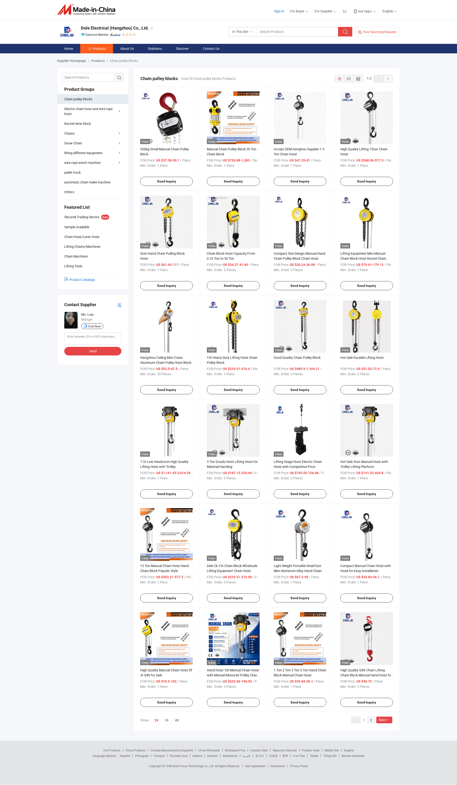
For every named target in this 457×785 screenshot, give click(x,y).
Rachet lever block (77, 123)
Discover (182, 48)
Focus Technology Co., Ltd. (197, 766)
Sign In (279, 11)
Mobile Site (332, 750)
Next (382, 720)
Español (125, 756)
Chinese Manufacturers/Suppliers (171, 750)
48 (177, 720)
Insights (349, 750)
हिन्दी (285, 756)
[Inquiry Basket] (345, 11)
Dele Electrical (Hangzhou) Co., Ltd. (115, 27)
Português (142, 756)
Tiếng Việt (330, 756)
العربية (246, 756)
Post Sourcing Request (380, 32)
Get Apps (364, 11)
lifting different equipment (83, 153)
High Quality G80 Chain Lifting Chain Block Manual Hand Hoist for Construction (366, 675)
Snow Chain (73, 143)
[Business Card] (119, 305)
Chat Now (94, 326)
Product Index (311, 750)
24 (156, 720)
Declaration (277, 766)
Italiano (197, 756)
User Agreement (255, 766)
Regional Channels (285, 750)
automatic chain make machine (87, 182)
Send (93, 351)
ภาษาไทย (299, 756)
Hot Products (111, 750)
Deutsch (212, 756)
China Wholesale (209, 750)
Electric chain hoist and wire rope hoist (88, 111)
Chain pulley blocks (78, 99)
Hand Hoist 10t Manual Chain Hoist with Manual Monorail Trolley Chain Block (233, 675)
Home (68, 48)
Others (69, 192)
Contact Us (211, 48)
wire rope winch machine (82, 162)
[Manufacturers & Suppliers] (87, 9)
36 (167, 720)
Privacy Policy (299, 766)
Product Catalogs (82, 279)
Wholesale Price (235, 750)
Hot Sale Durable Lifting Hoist (362, 357)
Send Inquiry (166, 181)
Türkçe (314, 756)
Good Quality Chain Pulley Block (297, 357)
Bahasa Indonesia (353, 756)
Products (99, 48)
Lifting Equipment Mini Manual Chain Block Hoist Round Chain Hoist (363, 258)
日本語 (273, 756)
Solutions (155, 48)
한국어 (259, 756)
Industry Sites (259, 750)
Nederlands (230, 756)
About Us (127, 48)
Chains (69, 133)
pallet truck (72, 172)
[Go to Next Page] (387, 78)
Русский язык (179, 756)
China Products (135, 750)
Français (159, 756)
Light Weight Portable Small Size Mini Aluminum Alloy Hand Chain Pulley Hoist (298, 570)
